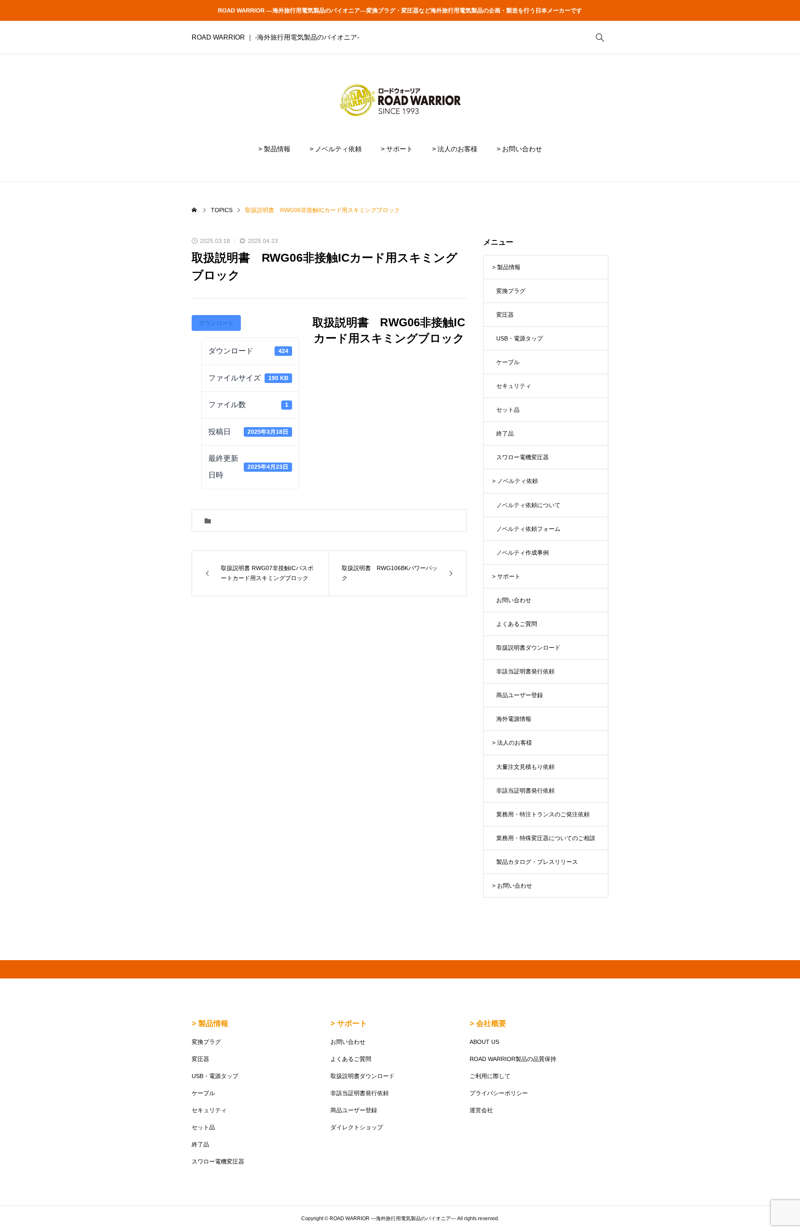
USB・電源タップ (519, 338)
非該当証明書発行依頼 (525, 671)
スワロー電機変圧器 (522, 457)
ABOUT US (484, 1041)
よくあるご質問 (516, 624)
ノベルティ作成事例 (522, 552)
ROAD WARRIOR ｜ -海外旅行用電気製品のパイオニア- (275, 37)
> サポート (397, 149)
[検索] (600, 37)
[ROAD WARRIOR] (400, 100)
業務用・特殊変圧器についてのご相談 (545, 838)
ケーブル (508, 362)
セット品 (508, 409)
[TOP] (774, 1204)
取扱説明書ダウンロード (528, 647)
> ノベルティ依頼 (336, 149)
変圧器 (505, 314)
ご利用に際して (490, 1076)
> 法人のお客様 (455, 149)
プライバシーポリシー (499, 1093)
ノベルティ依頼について (528, 505)
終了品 (505, 433)
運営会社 (481, 1110)
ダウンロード (216, 323)
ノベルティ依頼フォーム (528, 528)
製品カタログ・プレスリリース (537, 861)
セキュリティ (513, 386)
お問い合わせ (513, 600)
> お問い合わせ (519, 149)
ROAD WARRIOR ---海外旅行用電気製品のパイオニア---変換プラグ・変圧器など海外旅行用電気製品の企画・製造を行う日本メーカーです (400, 10)
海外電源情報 (513, 719)
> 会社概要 (488, 1023)
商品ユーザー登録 (519, 695)
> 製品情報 (274, 149)
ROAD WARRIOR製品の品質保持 (513, 1059)
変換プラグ (510, 291)
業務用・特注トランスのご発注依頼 (543, 814)
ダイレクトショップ (356, 1127)
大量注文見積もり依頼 (525, 766)
